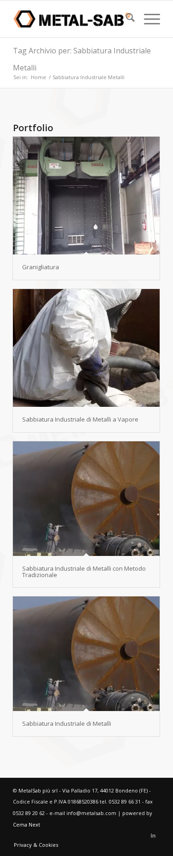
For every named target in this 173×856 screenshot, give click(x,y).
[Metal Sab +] (72, 18)
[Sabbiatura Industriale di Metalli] (86, 653)
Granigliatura (40, 267)
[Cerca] (126, 18)
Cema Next (26, 824)
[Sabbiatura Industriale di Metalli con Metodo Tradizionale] (86, 498)
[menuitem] (126, 18)
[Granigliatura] (86, 196)
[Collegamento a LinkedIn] (153, 835)
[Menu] (147, 18)
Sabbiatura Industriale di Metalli (66, 723)
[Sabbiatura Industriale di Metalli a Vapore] (86, 348)
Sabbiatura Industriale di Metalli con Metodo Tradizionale (84, 571)
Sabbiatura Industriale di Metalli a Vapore (80, 419)
